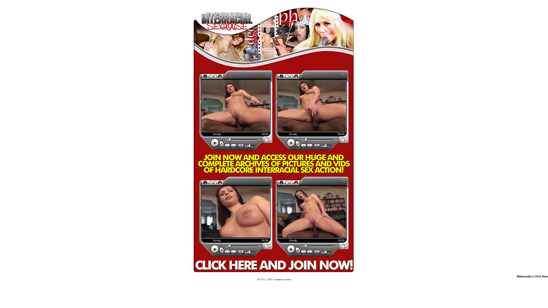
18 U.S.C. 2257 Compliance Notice (274, 279)
